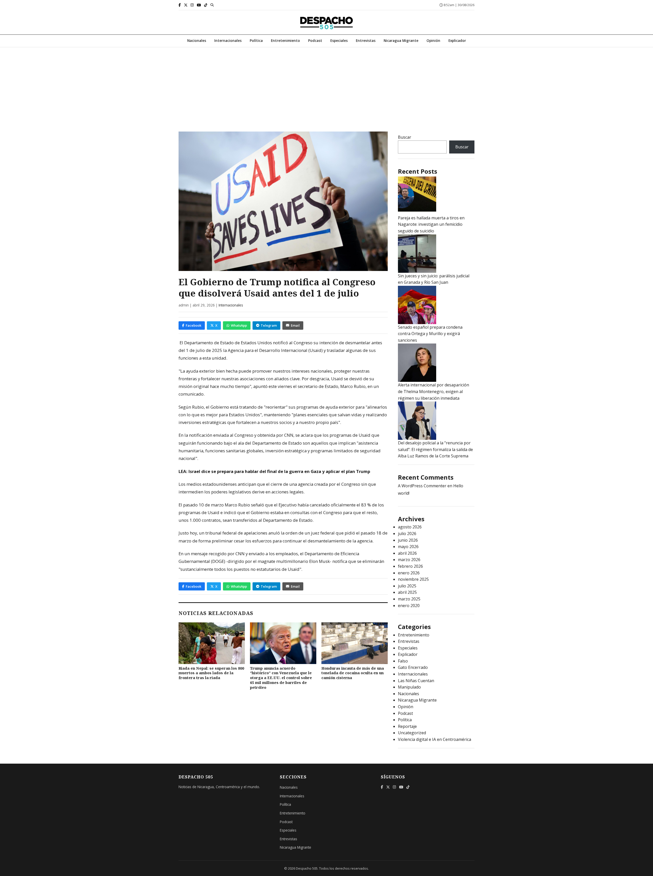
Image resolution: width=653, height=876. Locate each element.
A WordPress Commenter (422, 486)
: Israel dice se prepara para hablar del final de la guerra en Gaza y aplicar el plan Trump (278, 471)
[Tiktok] (205, 5)
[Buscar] (212, 4)
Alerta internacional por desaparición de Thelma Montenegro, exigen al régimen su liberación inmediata (433, 391)
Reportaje (407, 726)
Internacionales (228, 40)
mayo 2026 (408, 546)
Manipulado (409, 687)
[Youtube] (199, 5)
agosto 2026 (410, 527)
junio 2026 (408, 540)
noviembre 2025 (413, 579)
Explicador (457, 40)
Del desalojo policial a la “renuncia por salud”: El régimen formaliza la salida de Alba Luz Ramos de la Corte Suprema (435, 449)
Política (256, 40)
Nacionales (196, 40)
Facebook (193, 325)
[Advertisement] (326, 85)
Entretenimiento (285, 40)
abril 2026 (407, 553)
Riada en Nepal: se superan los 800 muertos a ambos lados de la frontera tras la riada (211, 673)
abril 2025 (407, 592)
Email (295, 325)
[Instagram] (192, 5)
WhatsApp (239, 325)
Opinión (433, 40)
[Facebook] (180, 5)
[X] (185, 5)
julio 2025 (407, 586)
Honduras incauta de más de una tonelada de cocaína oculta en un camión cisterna (352, 673)
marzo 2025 (409, 599)
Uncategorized (412, 733)
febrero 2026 (410, 566)
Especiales (339, 40)
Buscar (404, 137)
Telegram (269, 325)
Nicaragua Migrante (401, 40)
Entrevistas (365, 40)
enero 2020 (409, 605)
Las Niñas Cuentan (416, 680)
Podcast (315, 40)
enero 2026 (409, 573)
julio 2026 (407, 533)
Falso (403, 661)
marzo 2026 (409, 559)
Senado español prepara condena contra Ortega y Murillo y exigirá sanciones (430, 333)
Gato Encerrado (413, 667)
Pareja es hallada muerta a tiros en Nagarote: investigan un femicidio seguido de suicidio (431, 224)
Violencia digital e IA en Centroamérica (434, 739)
